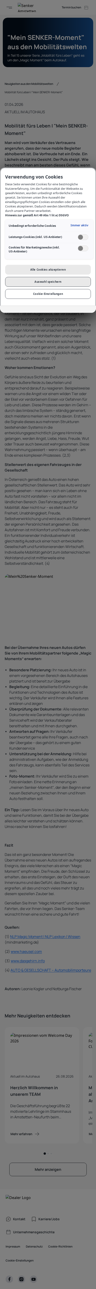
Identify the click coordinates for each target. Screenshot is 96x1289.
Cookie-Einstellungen (48, 294)
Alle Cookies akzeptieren (48, 269)
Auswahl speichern (48, 281)
